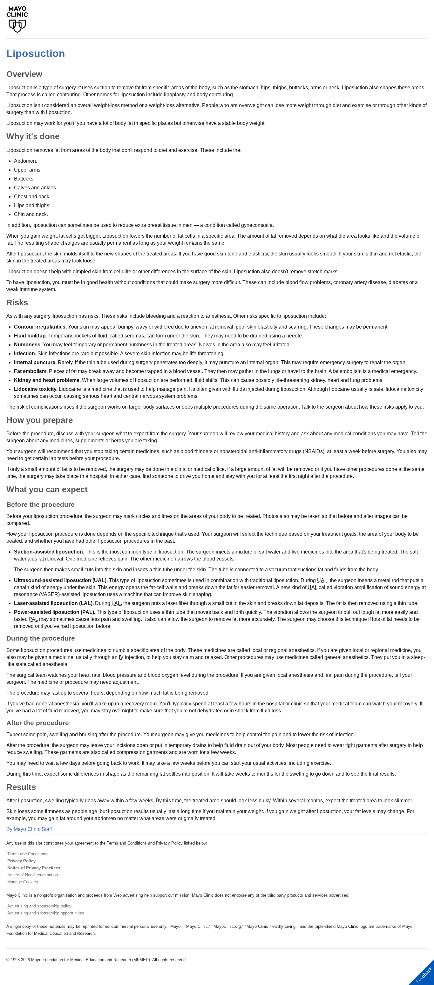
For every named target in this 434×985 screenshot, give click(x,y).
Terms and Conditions (27, 854)
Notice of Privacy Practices (33, 868)
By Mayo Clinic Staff (29, 829)
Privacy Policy (21, 861)
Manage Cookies (22, 882)
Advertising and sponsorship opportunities (45, 913)
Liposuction (35, 53)
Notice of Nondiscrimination (32, 875)
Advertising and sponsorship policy (39, 906)
